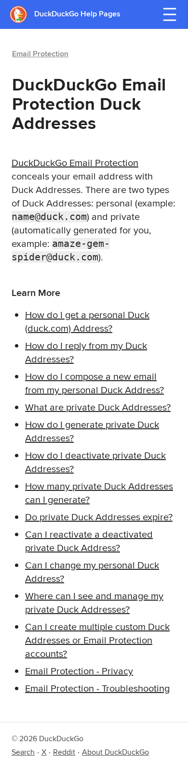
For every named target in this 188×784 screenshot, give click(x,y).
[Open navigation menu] (169, 14)
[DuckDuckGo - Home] (22, 14)
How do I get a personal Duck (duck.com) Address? (87, 321)
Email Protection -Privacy (79, 671)
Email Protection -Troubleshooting (97, 688)
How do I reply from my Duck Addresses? (86, 352)
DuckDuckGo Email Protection (75, 162)
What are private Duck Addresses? (98, 407)
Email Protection (40, 53)
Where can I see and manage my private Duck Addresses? (94, 602)
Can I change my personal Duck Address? (92, 571)
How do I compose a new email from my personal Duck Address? (94, 383)
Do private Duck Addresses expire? (99, 517)
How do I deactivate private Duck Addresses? (95, 462)
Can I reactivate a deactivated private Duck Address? (89, 540)
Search (23, 752)
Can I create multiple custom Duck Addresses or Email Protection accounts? (97, 639)
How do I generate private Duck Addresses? (92, 431)
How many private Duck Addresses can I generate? (99, 492)
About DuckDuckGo (115, 752)
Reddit (64, 752)
